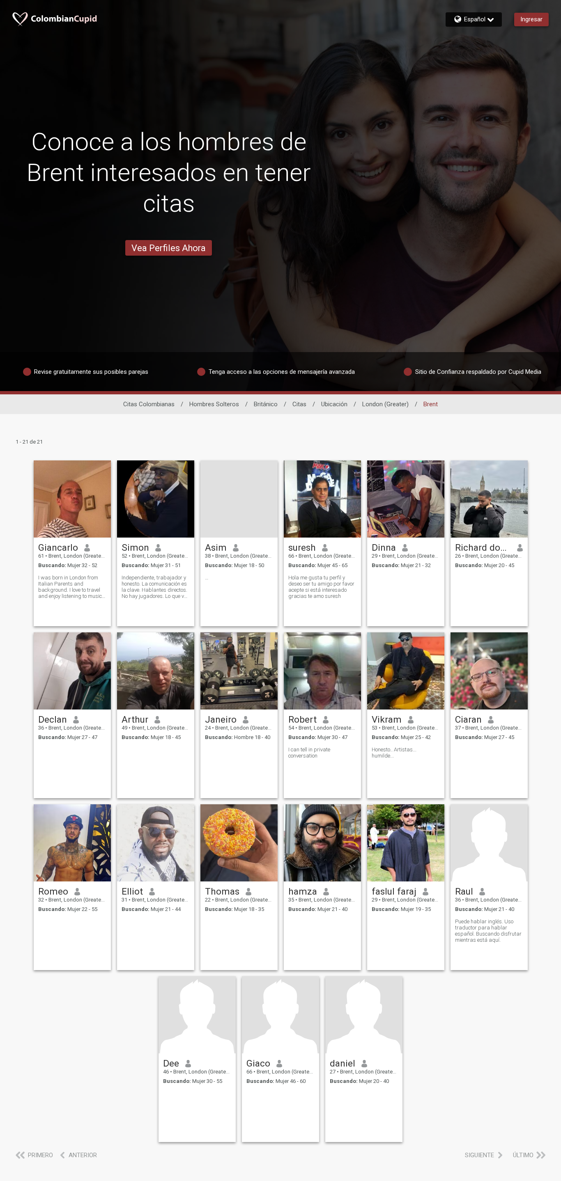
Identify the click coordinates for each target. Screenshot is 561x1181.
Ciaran (468, 719)
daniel (342, 1063)
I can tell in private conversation (309, 752)
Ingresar (531, 19)
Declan (52, 719)
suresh (302, 547)
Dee (171, 1063)
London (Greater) (385, 404)
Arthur (135, 719)
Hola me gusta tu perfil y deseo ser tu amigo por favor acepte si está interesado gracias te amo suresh (321, 586)
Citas (299, 404)
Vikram (387, 719)
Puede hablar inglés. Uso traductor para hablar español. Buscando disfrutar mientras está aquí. (488, 930)
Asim (216, 547)
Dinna (384, 547)
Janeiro (221, 719)
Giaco (258, 1063)
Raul (464, 891)
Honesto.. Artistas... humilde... (394, 752)
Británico (266, 404)
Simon (135, 547)
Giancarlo (58, 547)
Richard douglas (483, 547)
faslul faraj (394, 891)
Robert (302, 719)
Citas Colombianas (149, 404)
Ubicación (334, 404)
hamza (302, 891)
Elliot (132, 891)
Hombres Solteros (214, 404)
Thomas (222, 891)
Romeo (53, 891)
